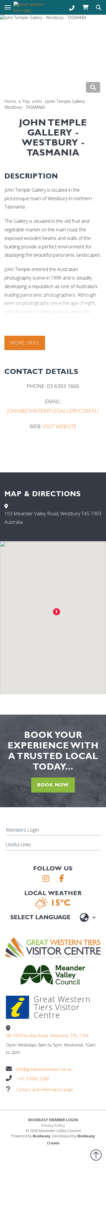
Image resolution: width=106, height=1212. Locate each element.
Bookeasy (41, 1136)
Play (26, 101)
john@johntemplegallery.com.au (53, 410)
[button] (56, 612)
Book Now (53, 785)
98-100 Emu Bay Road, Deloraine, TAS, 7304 (47, 1035)
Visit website (60, 426)
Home (10, 101)
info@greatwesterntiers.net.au (44, 1069)
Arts (38, 101)
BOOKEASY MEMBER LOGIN (53, 1119)
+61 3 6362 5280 (33, 1078)
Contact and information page (44, 1089)
